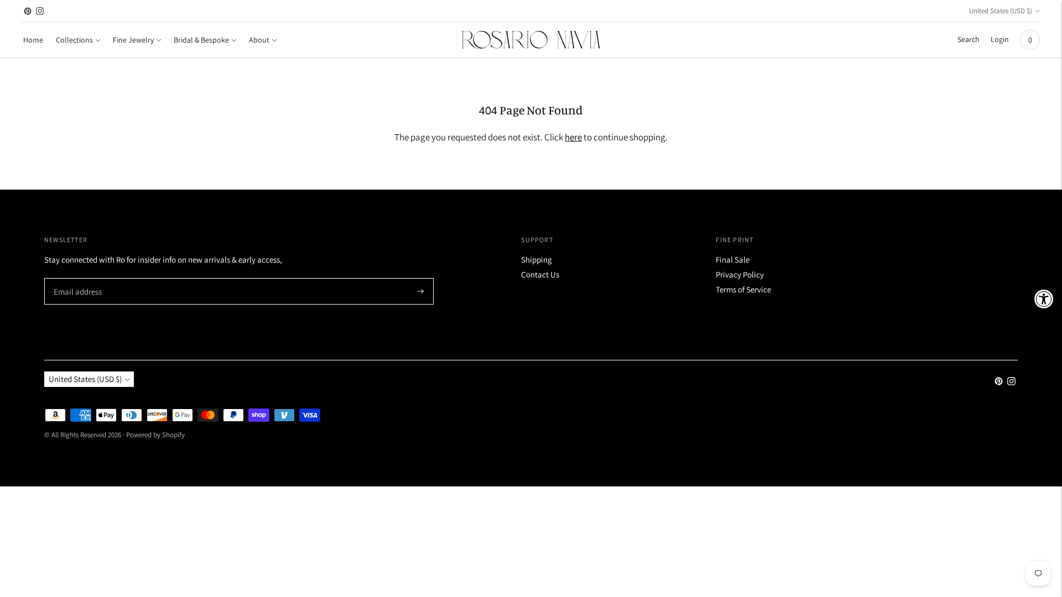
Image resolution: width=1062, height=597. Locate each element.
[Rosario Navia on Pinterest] (28, 11)
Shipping (536, 259)
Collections (74, 40)
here (573, 137)
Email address (76, 279)
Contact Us (540, 274)
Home (33, 40)
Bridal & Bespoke (201, 40)
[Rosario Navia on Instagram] (40, 11)
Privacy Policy (740, 274)
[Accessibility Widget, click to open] (1044, 298)
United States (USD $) (1000, 10)
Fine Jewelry (133, 40)
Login (1000, 39)
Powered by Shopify (155, 434)
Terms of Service (743, 289)
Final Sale (732, 259)
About (259, 40)
